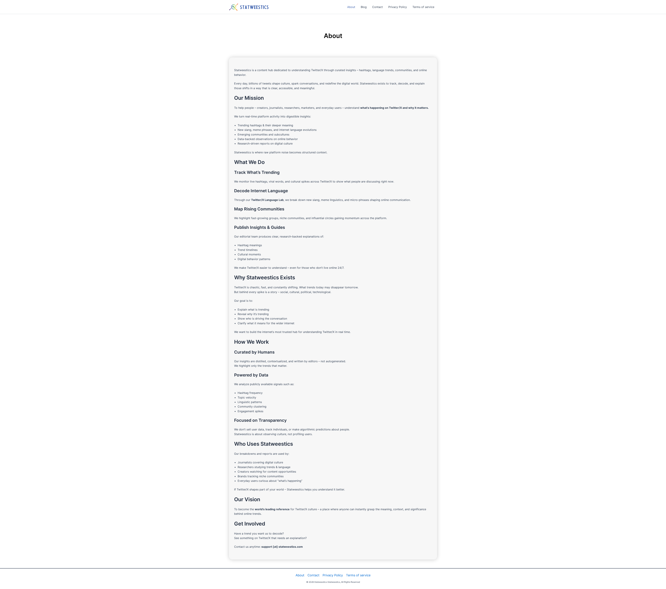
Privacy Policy (397, 7)
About (351, 7)
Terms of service (423, 7)
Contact (377, 7)
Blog (364, 7)
